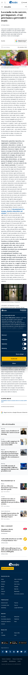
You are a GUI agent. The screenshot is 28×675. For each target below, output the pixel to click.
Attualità (3, 581)
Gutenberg (3, 607)
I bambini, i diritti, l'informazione (7, 530)
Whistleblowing (12, 661)
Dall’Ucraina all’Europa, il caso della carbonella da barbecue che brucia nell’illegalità (11, 549)
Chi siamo (3, 616)
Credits (19, 661)
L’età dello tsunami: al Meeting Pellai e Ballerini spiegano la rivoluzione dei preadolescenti (10, 468)
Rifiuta (14, 363)
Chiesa (2, 593)
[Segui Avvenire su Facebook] (2, 651)
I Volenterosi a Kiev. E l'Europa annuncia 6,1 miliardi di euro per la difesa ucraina (10, 501)
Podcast (3, 591)
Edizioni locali (4, 602)
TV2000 (3, 635)
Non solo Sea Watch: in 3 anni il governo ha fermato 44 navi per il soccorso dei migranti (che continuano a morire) (10, 455)
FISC (15, 635)
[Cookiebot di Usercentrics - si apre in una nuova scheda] (20, 310)
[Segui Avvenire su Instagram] (6, 651)
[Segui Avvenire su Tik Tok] (25, 651)
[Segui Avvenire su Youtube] (21, 651)
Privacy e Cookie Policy (17, 658)
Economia (16, 581)
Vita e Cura (16, 584)
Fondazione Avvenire (6, 621)
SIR (2, 632)
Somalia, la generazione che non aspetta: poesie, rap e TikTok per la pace (10, 515)
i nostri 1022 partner (10, 317)
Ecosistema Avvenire (6, 619)
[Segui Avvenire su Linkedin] (14, 651)
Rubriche (16, 589)
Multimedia (16, 591)
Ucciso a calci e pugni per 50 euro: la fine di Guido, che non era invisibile (10, 443)
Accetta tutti (14, 358)
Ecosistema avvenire (19, 593)
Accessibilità (4, 661)
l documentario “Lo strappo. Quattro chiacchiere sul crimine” (12, 211)
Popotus (16, 602)
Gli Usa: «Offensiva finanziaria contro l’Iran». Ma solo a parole (9, 487)
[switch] (24, 339)
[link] (13, 2)
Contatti (3, 624)
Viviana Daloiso (5, 25)
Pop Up (16, 605)
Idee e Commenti (18, 579)
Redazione (4, 533)
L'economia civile (5, 605)
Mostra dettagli (20, 354)
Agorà (2, 589)
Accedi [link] (25, 2)
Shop (15, 621)
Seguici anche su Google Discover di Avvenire (15, 412)
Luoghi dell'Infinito (18, 607)
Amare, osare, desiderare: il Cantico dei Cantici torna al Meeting (10, 432)
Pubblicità (16, 619)
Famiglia (16, 586)
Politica (3, 584)
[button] (2, 2)
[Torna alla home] (2, 6)
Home (2, 579)
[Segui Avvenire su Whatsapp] (17, 651)
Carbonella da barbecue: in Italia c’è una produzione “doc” (11, 539)
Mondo (2, 586)
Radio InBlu (17, 632)
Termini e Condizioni (6, 658)
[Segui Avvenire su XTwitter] (10, 651)
